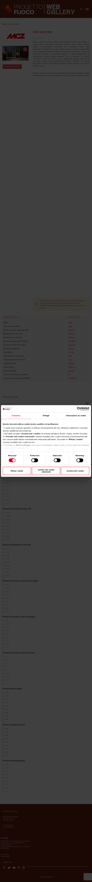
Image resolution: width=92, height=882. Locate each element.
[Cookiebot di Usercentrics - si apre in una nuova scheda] (78, 408)
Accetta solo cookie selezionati (46, 471)
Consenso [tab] (16, 416)
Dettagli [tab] (46, 416)
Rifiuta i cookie (17, 471)
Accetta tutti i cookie (75, 471)
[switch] (34, 460)
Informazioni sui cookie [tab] (76, 416)
